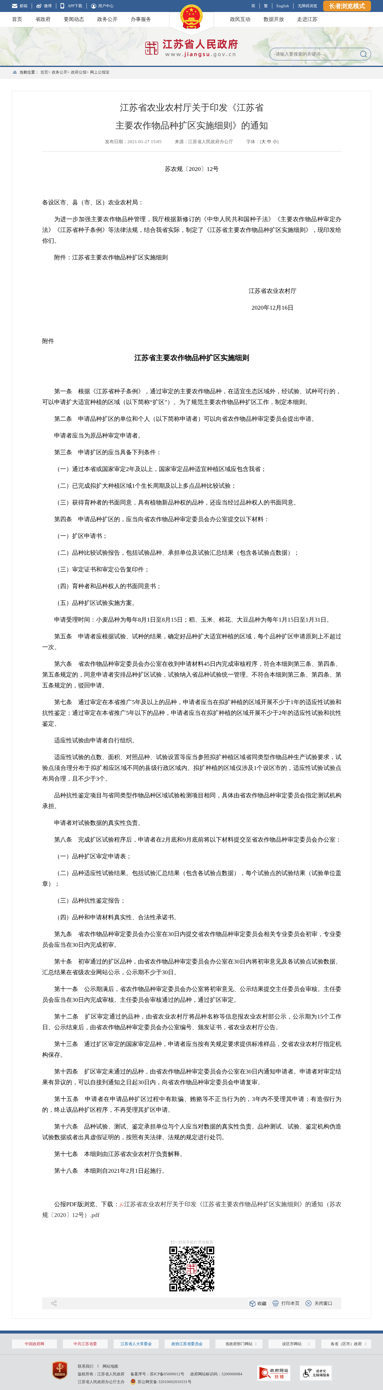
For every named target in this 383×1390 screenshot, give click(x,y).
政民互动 (240, 19)
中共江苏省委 (85, 1344)
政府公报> (80, 72)
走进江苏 (307, 19)
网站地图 (110, 1366)
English (282, 6)
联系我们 (85, 1366)
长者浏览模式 (347, 6)
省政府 (43, 19)
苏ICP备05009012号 (167, 1374)
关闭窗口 (323, 1303)
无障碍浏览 (307, 6)
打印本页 (291, 1303)
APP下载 (75, 6)
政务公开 (107, 19)
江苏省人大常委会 (136, 1344)
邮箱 (24, 6)
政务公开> (60, 72)
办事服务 (141, 19)
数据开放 (274, 19)
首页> (45, 72)
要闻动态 (74, 19)
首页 (17, 19)
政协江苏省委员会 (187, 1344)
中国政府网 (34, 1344)
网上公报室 (100, 72)
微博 (48, 6)
